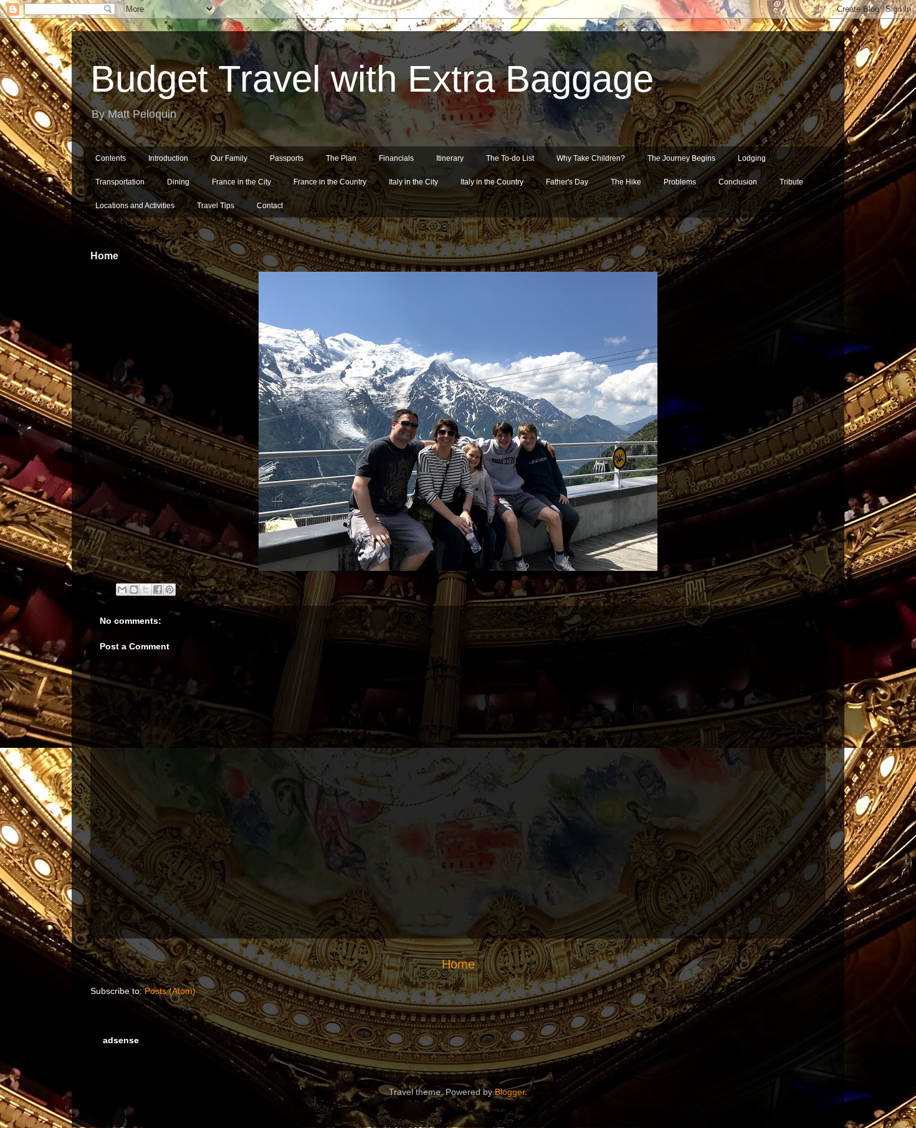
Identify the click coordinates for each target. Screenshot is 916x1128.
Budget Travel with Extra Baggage (372, 79)
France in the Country (329, 182)
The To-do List (510, 158)
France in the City (241, 182)
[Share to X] (146, 589)
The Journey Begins (681, 158)
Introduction (168, 158)
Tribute (791, 182)
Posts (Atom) (170, 991)
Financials (396, 158)
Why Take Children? (590, 158)
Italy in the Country (491, 182)
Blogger (510, 1092)
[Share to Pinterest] (169, 589)
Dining (178, 182)
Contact (270, 205)
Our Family (229, 158)
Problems (680, 182)
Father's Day (567, 182)
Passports (286, 158)
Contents (110, 158)
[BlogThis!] (134, 589)
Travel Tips (215, 205)
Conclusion (737, 182)
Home (458, 964)
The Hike (626, 182)
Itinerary (450, 158)
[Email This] (122, 589)
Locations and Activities (134, 205)
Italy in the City (413, 182)
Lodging (752, 158)
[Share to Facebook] (157, 589)
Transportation (120, 182)
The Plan (341, 158)
